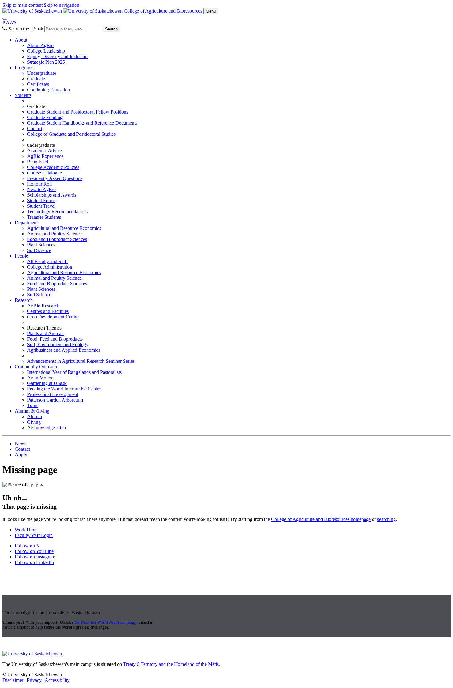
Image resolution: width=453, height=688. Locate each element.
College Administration (49, 267)
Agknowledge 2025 (46, 427)
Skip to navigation (61, 5)
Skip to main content (22, 5)
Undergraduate (41, 73)
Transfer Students (44, 217)
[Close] (4, 19)
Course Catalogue (44, 172)
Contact (34, 128)
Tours (32, 405)
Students (23, 95)
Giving (34, 422)
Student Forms (41, 200)
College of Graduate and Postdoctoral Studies (71, 134)
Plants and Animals (45, 333)
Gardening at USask (47, 383)
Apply (21, 454)
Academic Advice (44, 150)
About (21, 39)
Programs (24, 67)
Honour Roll (39, 183)
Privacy (34, 680)
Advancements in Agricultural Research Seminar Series (81, 361)
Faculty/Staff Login (34, 535)
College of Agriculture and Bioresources (163, 11)
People (21, 255)
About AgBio (40, 45)
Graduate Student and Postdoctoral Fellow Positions (77, 111)
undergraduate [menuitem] (41, 145)
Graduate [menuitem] (36, 106)
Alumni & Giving (32, 411)
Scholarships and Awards (51, 195)
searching (386, 519)
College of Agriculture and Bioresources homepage (321, 519)
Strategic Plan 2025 (46, 62)
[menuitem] (233, 51)
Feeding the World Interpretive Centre (64, 388)
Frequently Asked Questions (54, 178)
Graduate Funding (45, 117)
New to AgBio (41, 189)
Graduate (36, 78)
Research (24, 300)
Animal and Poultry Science (54, 233)
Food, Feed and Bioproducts (55, 339)
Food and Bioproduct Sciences (57, 239)
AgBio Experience (45, 156)
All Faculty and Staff (47, 261)
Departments (27, 222)
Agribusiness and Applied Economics (63, 350)
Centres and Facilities (48, 311)
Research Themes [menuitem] (44, 327)
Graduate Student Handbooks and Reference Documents (82, 123)
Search (111, 29)
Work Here (25, 529)
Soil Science (39, 250)
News (20, 443)
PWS (9, 22)
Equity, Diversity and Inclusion (57, 56)
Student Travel (41, 206)
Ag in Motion (40, 377)
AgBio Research (43, 305)
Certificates (38, 84)
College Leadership (46, 51)
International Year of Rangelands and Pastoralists (74, 372)
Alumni (34, 416)
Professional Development (52, 394)
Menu (211, 11)
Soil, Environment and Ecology (57, 344)
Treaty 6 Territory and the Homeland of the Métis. (171, 664)
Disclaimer (12, 680)
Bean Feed (37, 161)
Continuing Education (48, 89)
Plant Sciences (41, 244)
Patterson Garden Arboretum (55, 399)
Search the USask (26, 28)
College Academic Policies (53, 167)
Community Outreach (36, 366)
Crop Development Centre (53, 316)
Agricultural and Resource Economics (64, 228)
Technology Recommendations (57, 211)
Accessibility (57, 680)
